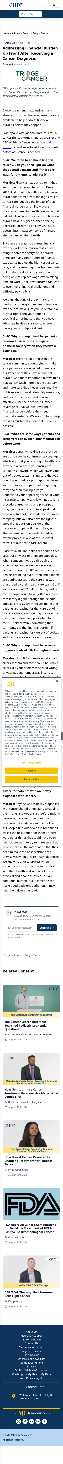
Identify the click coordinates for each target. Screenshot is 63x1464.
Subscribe (45, 927)
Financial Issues (12, 955)
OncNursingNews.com (31, 1359)
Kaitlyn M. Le (38, 1102)
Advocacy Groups (21, 33)
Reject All (31, 771)
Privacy (31, 1366)
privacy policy (16, 937)
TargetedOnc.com (31, 1351)
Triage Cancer (32, 955)
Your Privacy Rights (31, 1378)
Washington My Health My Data (31, 1374)
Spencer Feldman (43, 1034)
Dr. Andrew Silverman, (20, 1034)
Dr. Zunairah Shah (18, 1169)
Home (6, 33)
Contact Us (31, 1343)
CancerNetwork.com (31, 1347)
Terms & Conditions (32, 1362)
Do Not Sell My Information (31, 1370)
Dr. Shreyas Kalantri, (19, 1102)
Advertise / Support (31, 1335)
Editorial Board (31, 1339)
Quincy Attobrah (17, 1237)
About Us (31, 1332)
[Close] (56, 681)
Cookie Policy (35, 754)
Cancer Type (28, 14)
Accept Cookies (31, 779)
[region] (32, 732)
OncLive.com (31, 1355)
